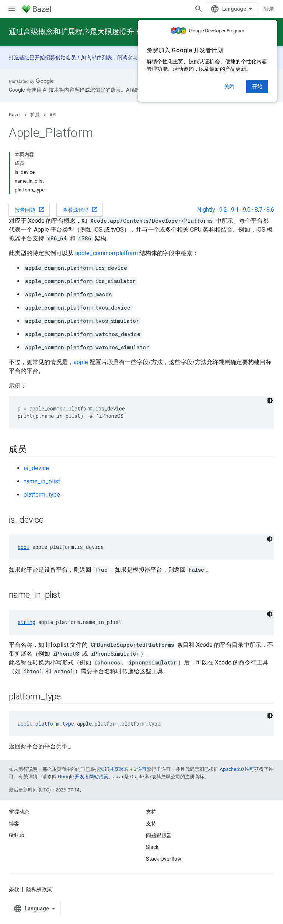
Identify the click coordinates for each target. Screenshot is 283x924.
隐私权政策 (39, 889)
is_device (36, 468)
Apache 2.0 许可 (237, 769)
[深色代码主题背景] (269, 400)
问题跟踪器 (159, 835)
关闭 (229, 86)
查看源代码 (80, 209)
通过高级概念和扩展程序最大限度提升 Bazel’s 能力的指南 (103, 31)
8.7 (258, 209)
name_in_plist (42, 481)
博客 (14, 823)
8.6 (270, 209)
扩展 (35, 114)
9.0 (247, 209)
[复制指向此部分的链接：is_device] (50, 520)
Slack (152, 847)
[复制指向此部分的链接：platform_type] (68, 697)
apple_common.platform (106, 253)
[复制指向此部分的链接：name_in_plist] (67, 595)
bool (23, 546)
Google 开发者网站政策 (83, 776)
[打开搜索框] (198, 8)
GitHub (16, 835)
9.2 (223, 209)
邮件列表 (101, 57)
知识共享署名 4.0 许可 (123, 769)
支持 (151, 823)
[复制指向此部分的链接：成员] (34, 449)
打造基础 (19, 57)
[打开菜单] (11, 9)
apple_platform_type (46, 723)
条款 (14, 889)
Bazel (15, 114)
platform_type (42, 494)
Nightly (206, 209)
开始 (257, 86)
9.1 (235, 209)
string (26, 621)
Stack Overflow (163, 859)
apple (81, 362)
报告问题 (30, 209)
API (52, 114)
